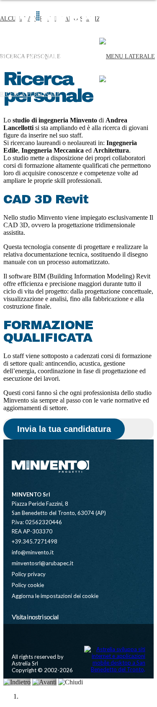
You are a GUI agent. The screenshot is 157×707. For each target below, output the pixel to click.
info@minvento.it (33, 552)
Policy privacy (29, 574)
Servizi (91, 56)
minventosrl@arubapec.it (42, 563)
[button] (127, 94)
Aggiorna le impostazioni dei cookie (55, 596)
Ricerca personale (30, 94)
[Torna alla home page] (49, 470)
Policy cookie (28, 585)
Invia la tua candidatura (64, 429)
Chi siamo (62, 56)
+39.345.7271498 (34, 541)
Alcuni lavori (22, 56)
